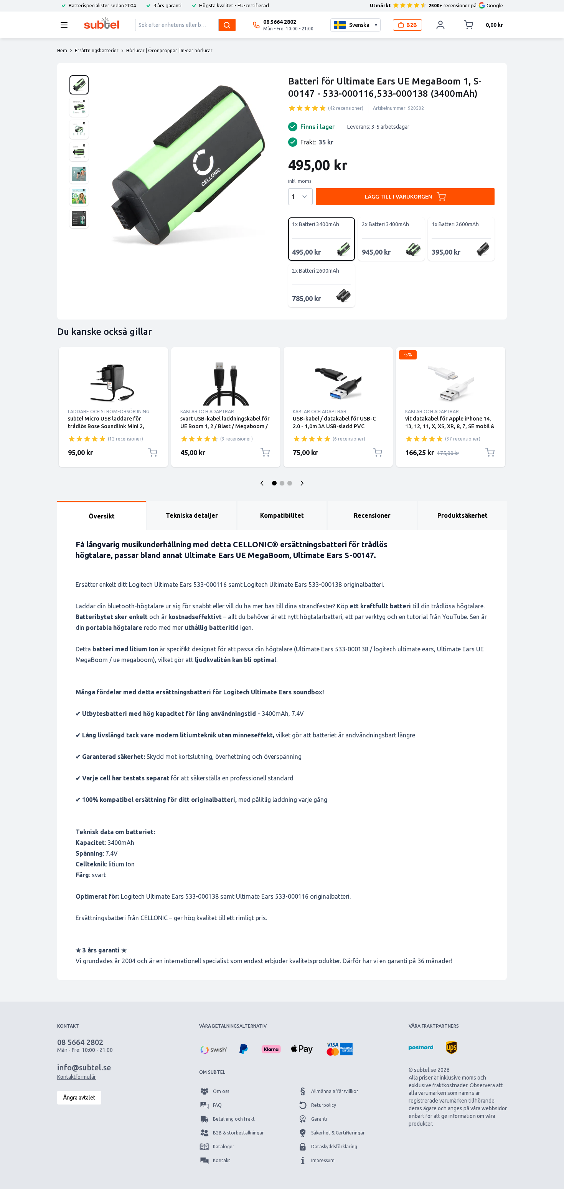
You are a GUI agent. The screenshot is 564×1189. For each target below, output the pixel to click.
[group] (307, 108)
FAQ (217, 1105)
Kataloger (223, 1146)
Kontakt (221, 1160)
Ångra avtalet (79, 1098)
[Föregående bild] (262, 483)
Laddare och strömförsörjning (108, 411)
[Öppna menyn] (66, 25)
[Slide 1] (274, 483)
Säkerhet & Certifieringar (338, 1132)
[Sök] (227, 25)
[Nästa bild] (302, 483)
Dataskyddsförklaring (334, 1146)
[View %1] (79, 84)
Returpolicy (323, 1105)
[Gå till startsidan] (101, 23)
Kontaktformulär (76, 1077)
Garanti (319, 1118)
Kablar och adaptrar (207, 411)
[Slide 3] (290, 483)
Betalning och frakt (234, 1118)
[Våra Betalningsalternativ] (213, 1049)
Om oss (221, 1091)
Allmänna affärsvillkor (334, 1091)
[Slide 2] (282, 483)
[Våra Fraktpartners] (421, 1047)
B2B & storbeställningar (238, 1132)
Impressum (323, 1160)
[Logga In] (440, 25)
